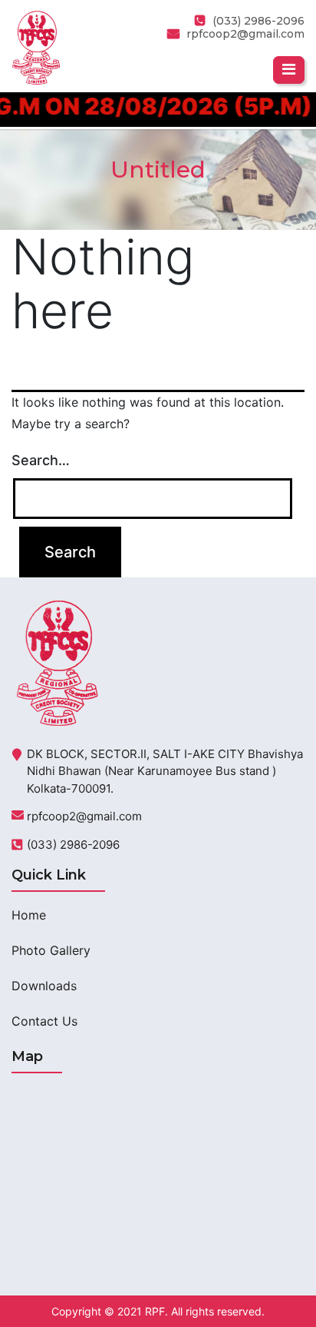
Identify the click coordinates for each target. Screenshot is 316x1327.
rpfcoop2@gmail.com (245, 34)
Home (29, 915)
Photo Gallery (51, 950)
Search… (41, 460)
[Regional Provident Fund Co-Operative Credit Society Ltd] (36, 46)
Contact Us (44, 1021)
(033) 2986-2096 (73, 844)
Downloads (44, 985)
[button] (288, 70)
